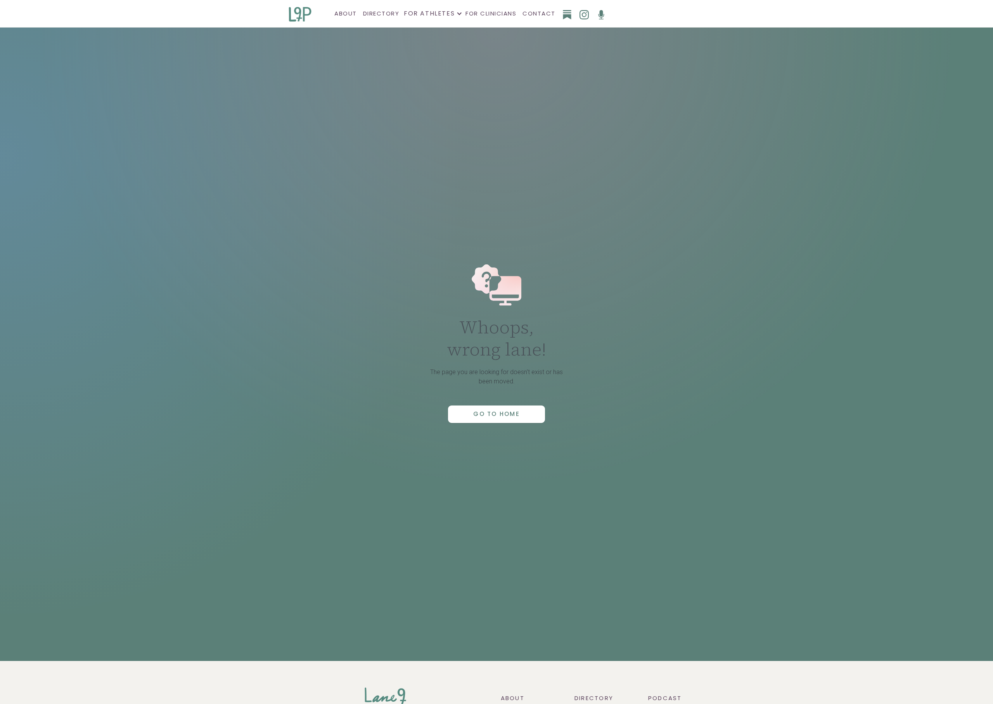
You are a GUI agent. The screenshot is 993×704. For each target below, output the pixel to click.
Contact (538, 13)
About (345, 13)
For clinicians (490, 13)
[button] (432, 13)
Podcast (665, 698)
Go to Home (496, 414)
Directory (381, 13)
